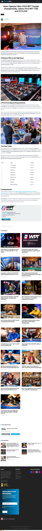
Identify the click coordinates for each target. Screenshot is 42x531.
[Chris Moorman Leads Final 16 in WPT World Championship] (10, 335)
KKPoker (17, 475)
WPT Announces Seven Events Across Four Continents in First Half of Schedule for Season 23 (31, 298)
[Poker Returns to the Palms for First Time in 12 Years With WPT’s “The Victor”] (10, 240)
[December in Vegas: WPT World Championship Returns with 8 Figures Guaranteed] (31, 240)
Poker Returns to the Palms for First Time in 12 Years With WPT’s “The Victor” (10, 251)
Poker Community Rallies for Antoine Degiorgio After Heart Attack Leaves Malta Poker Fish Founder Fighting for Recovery (13, 445)
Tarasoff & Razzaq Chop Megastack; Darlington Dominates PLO (13, 457)
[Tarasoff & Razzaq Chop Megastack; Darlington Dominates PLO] (3, 460)
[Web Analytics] (2, 530)
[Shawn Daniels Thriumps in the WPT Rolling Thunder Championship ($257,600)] (10, 287)
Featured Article (4, 226)
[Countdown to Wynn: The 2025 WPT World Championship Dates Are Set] (10, 264)
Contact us (4, 213)
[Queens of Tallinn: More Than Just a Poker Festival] (24, 447)
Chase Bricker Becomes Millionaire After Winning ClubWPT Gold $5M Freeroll (9, 412)
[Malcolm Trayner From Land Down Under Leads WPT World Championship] (31, 357)
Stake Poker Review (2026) (12, 428)
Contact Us (16, 528)
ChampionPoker (18, 473)
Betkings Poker (18, 476)
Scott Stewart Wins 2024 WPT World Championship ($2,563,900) (10, 321)
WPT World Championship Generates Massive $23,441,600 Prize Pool (10, 389)
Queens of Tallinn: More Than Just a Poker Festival (34, 444)
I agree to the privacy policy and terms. (9, 507)
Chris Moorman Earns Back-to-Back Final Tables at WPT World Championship (31, 322)
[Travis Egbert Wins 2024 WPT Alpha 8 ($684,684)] (31, 335)
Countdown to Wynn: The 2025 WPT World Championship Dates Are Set (10, 273)
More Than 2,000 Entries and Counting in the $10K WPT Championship (31, 389)
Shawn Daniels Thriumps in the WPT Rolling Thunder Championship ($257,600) (10, 298)
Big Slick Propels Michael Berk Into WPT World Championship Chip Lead (10, 367)
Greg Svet (7, 19)
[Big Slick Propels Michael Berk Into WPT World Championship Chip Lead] (10, 357)
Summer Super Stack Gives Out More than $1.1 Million (13, 450)
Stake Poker (18, 478)
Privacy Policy (26, 528)
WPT (2, 14)
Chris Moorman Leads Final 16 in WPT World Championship (10, 344)
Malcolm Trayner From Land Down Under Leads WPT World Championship (31, 367)
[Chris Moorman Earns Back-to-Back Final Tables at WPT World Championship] (31, 311)
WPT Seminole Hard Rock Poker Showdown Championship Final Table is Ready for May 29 (31, 274)
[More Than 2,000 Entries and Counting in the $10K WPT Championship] (31, 379)
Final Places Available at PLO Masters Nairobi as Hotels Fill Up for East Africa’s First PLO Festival (34, 450)
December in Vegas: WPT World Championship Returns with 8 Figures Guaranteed (31, 251)
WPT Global (18, 471)
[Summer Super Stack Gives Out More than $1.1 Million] (3, 454)
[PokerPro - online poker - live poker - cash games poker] (6, 1)
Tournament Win (9, 226)
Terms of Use (21, 528)
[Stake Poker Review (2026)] (4, 429)
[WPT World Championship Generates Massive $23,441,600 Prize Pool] (10, 379)
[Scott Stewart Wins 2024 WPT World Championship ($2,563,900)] (10, 311)
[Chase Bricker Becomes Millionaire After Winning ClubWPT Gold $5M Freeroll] (10, 401)
